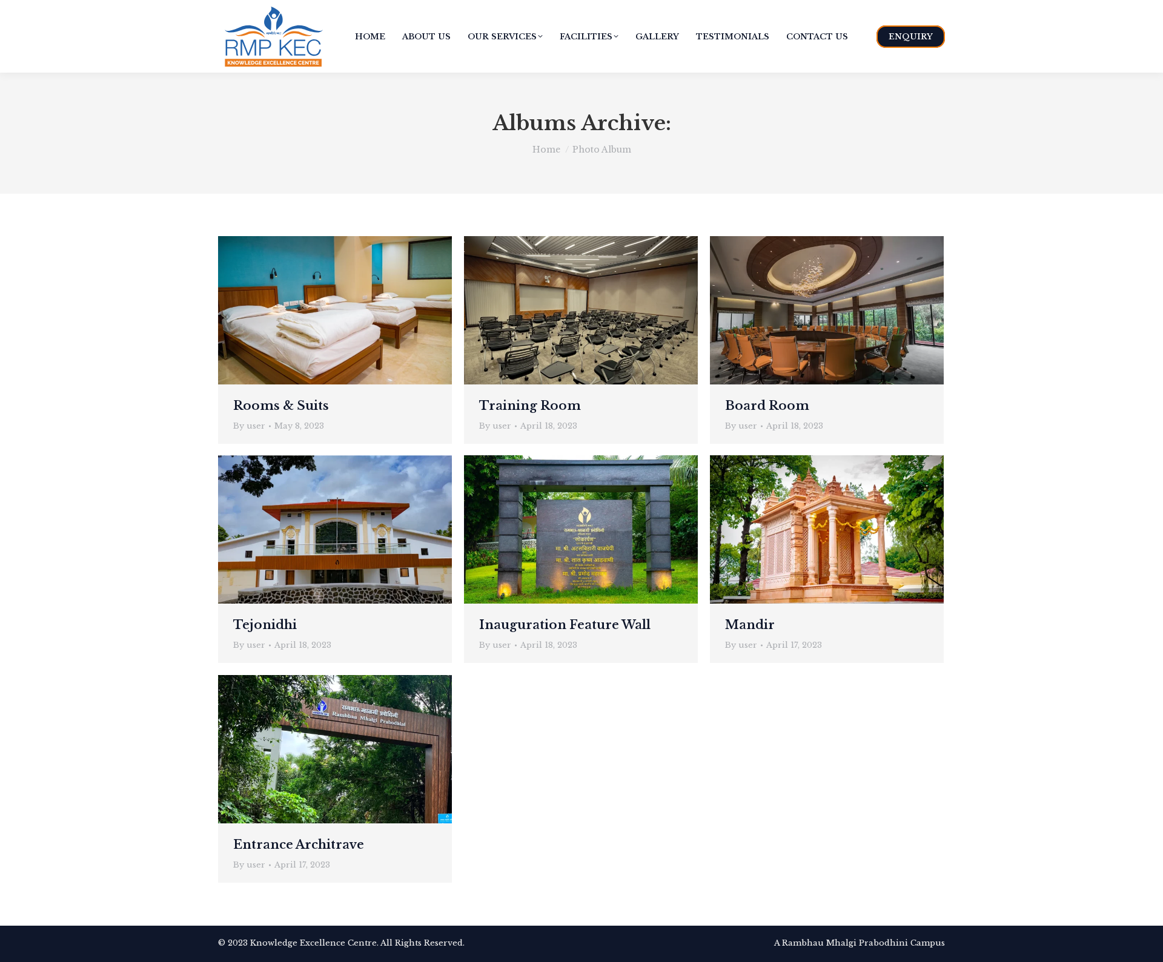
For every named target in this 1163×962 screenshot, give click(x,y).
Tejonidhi (265, 625)
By (249, 426)
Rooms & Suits (281, 405)
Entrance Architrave (298, 844)
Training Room (530, 405)
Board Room (767, 405)
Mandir (750, 625)
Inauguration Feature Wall (565, 625)
